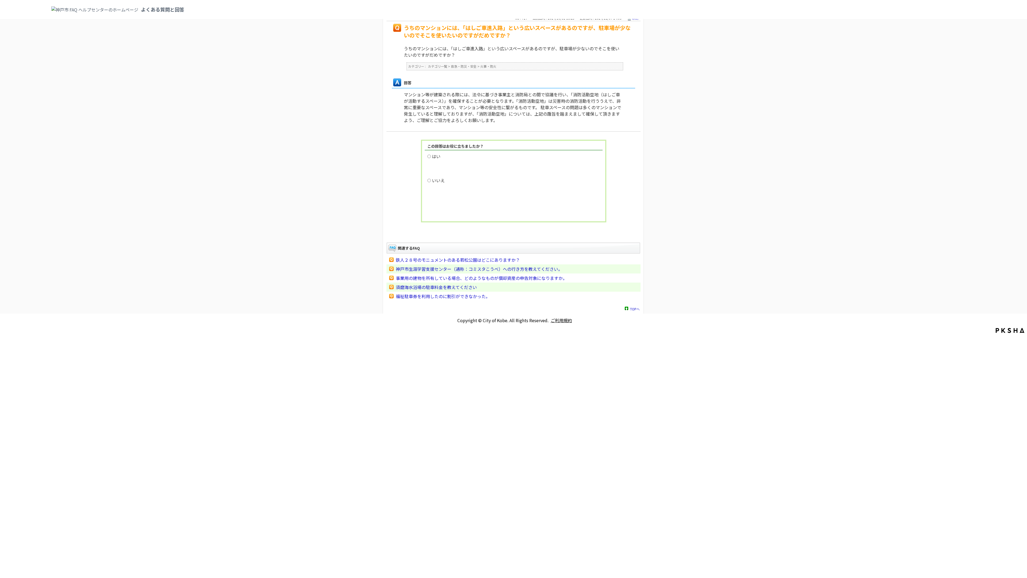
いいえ (438, 180)
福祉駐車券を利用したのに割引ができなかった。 (443, 296)
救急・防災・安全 (464, 66)
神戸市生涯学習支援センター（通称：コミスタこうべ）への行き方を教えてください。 (479, 269)
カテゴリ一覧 (437, 66)
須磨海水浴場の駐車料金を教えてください (436, 287)
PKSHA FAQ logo (1010, 330)
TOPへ (635, 309)
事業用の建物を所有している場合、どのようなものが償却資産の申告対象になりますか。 (481, 278)
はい (436, 156)
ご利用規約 (561, 320)
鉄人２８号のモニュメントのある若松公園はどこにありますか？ (458, 260)
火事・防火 (488, 66)
